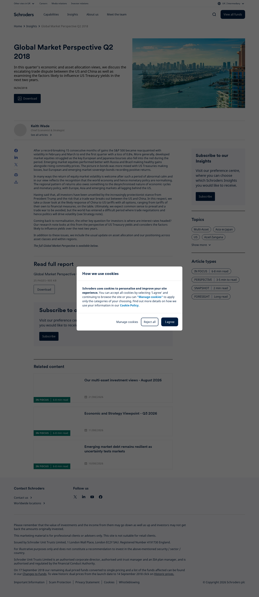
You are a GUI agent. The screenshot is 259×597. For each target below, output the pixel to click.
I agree (169, 322)
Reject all (150, 322)
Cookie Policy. (129, 305)
